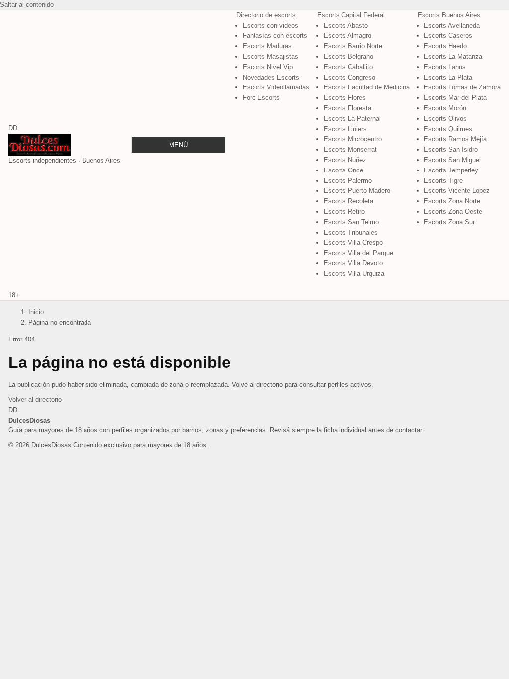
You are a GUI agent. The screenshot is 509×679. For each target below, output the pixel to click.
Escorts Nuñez (345, 160)
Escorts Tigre (443, 180)
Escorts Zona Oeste (453, 211)
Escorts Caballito (348, 67)
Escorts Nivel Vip (268, 67)
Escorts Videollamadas (276, 87)
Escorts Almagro (347, 35)
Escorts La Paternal (352, 118)
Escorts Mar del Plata (455, 97)
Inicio (36, 312)
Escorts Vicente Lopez (457, 190)
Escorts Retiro (344, 211)
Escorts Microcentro (353, 139)
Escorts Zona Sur (449, 222)
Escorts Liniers (345, 129)
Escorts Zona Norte (452, 201)
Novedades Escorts (271, 77)
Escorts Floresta (347, 108)
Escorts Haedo (445, 46)
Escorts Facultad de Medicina (367, 87)
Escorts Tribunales (351, 232)
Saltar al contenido (27, 4)
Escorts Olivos (445, 118)
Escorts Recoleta (348, 201)
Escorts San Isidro (451, 149)
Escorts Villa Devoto (353, 263)
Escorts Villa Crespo (353, 242)
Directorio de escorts (266, 15)
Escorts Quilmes (448, 129)
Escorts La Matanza (453, 56)
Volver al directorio (35, 399)
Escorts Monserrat (350, 149)
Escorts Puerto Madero (357, 190)
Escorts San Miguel (452, 160)
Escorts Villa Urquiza (354, 273)
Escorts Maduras (267, 46)
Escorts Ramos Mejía (455, 139)
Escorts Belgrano (348, 56)
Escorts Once (343, 170)
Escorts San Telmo (351, 222)
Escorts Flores (345, 97)
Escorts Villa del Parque (358, 252)
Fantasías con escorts (275, 35)
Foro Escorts (261, 97)
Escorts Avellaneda (452, 25)
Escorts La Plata (448, 77)
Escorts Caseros (448, 35)
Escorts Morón (445, 108)
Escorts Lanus (445, 67)
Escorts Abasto (346, 25)
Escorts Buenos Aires (449, 15)
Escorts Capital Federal (351, 15)
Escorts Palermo (348, 180)
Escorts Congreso (349, 77)
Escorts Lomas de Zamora (462, 87)
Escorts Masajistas (270, 56)
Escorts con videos (270, 25)
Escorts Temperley (451, 170)
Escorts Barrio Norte (353, 46)
